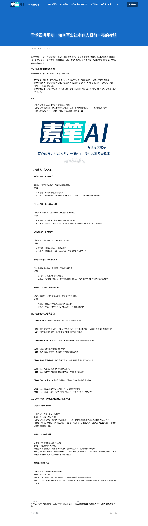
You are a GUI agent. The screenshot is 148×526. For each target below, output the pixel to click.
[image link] (17, 4)
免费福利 (132, 4)
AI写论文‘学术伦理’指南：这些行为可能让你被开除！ (51, 505)
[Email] (116, 513)
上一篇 (34, 501)
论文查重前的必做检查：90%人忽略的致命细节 (95, 504)
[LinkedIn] (111, 513)
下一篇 (77, 501)
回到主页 (36, 513)
